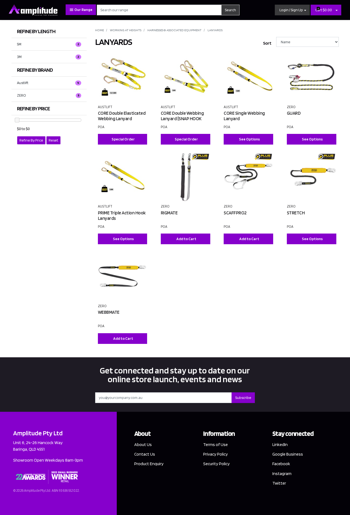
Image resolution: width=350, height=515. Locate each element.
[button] (292, 10)
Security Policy (216, 463)
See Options (249, 139)
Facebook (281, 463)
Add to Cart (186, 239)
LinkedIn (280, 444)
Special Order (123, 139)
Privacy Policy (215, 454)
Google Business (287, 454)
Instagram (281, 473)
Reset (53, 140)
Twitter (279, 483)
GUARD (294, 113)
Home (99, 30)
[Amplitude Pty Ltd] (33, 9)
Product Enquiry (149, 463)
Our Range (83, 9)
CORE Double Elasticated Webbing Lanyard (122, 116)
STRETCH (296, 212)
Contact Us (144, 454)
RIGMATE (169, 212)
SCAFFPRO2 (235, 212)
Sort (267, 43)
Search (230, 10)
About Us (143, 444)
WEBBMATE (108, 312)
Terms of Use (215, 444)
